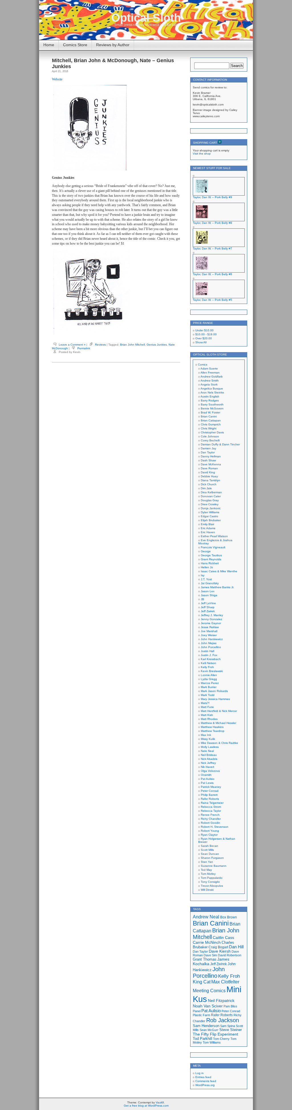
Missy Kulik (208, 738)
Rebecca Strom (211, 806)
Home (48, 44)
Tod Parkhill (202, 1038)
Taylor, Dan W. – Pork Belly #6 (212, 274)
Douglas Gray (210, 500)
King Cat (201, 981)
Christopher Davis (212, 432)
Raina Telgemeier (212, 802)
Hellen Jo (207, 567)
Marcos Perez (210, 683)
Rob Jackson (222, 1020)
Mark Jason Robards (214, 691)
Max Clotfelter (225, 981)
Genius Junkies (157, 344)
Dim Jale (206, 488)
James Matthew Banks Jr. (217, 587)
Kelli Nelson (208, 663)
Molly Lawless (210, 746)
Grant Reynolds (211, 559)
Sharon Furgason (212, 857)
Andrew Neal (206, 916)
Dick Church (208, 484)
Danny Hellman (211, 456)
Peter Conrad (209, 790)
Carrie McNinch (207, 942)
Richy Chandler (211, 818)
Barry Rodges (210, 400)
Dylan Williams (210, 512)
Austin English (209, 396)
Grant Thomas (204, 959)
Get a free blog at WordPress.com (146, 1105)
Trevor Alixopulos (212, 885)
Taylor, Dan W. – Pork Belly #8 (212, 222)
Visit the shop (202, 153)
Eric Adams (208, 528)
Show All (200, 342)
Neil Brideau (209, 754)
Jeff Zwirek (208, 611)
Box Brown (228, 917)
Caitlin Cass (223, 938)
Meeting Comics (209, 990)
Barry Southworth (212, 404)
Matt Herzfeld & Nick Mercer (219, 711)
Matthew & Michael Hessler (218, 723)
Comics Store (75, 44)
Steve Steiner (230, 1030)
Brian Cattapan (211, 420)
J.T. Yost (206, 579)
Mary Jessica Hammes (215, 699)
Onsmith (206, 774)
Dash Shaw (208, 460)
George (206, 551)
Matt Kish (207, 715)
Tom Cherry (221, 1038)
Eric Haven (208, 532)
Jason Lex (207, 591)
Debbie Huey (209, 476)
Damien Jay (208, 448)
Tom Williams (212, 1042)
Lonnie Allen (209, 675)
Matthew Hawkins (212, 726)
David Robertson (229, 955)
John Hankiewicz (212, 639)
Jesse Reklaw (210, 627)
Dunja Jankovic (211, 508)
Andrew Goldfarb (211, 376)
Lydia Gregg (209, 679)
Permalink (83, 348)
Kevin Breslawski (212, 671)
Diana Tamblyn (210, 480)
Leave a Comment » (72, 344)
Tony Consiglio (210, 881)
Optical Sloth (146, 17)
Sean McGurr (209, 1030)
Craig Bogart (218, 947)
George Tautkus (211, 555)
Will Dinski (207, 889)
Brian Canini (209, 416)
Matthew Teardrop (212, 730)
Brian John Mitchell (132, 344)
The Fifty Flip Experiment (215, 1034)
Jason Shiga (209, 595)
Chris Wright (208, 428)
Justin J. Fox (209, 655)
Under (204, 330)
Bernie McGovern (212, 408)
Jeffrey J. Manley (212, 615)
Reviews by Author (112, 44)
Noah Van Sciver (208, 1006)
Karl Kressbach (211, 659)
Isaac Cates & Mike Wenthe (219, 571)
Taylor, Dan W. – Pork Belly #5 (212, 299)
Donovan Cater (211, 496)
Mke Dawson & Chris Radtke (219, 742)
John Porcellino (211, 647)
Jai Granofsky (210, 583)
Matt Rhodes (209, 719)
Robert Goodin (210, 822)
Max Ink (206, 734)
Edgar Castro (209, 516)
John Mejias (208, 643)
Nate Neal (207, 750)
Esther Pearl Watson (214, 536)
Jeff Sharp (207, 607)
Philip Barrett (209, 794)
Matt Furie (207, 707)
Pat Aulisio (207, 778)
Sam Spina (227, 1026)
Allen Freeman (210, 372)
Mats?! (205, 703)
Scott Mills (207, 849)
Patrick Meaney (211, 786)
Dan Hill (236, 947)
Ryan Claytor (209, 834)
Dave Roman (209, 468)
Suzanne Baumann (213, 865)
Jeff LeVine (208, 603)
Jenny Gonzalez (211, 619)
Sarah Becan (209, 845)
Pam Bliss (230, 1006)
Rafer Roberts (210, 798)
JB (202, 599)
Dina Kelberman (211, 492)
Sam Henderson (206, 1026)
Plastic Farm (201, 1015)
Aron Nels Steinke (212, 392)
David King (208, 472)
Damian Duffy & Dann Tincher (220, 444)
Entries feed (203, 1077)
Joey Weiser (209, 635)
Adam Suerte (209, 368)
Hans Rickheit (210, 563)
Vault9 (160, 1102)
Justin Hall (207, 651)
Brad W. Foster (210, 412)
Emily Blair (207, 524)
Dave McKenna (211, 464)
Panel (196, 1011)
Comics (202, 364)
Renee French (210, 814)
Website (57, 79)
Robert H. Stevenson (214, 826)
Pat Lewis (207, 782)
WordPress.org (205, 1085)
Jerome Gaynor (211, 623)
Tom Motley (208, 873)
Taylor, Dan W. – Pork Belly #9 (212, 197)
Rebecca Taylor (211, 810)
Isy (202, 575)
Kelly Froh (207, 667)
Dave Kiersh (220, 951)
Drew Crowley (209, 504)
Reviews (100, 344)
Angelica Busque (211, 388)
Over (203, 338)
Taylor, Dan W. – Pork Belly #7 (212, 248)
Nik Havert (207, 766)
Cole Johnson (210, 436)
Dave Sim (210, 955)
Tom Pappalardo (211, 877)
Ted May (206, 869)
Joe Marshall (209, 631)
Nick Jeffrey (208, 762)
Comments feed (205, 1081)
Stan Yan (207, 861)
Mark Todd (207, 695)
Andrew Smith (209, 380)
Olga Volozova (210, 770)
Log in (199, 1073)
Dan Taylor (208, 452)
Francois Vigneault (213, 547)
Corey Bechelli (210, 440)
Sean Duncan (210, 853)
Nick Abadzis (209, 758)
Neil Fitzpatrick (221, 1000)
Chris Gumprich (211, 424)
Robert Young (210, 830)
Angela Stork (209, 384)
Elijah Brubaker (211, 520)
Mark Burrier (208, 687)
